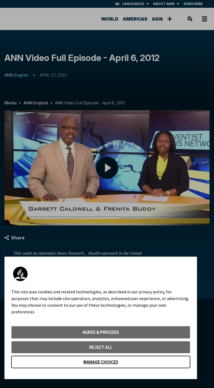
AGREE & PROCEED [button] (100, 332)
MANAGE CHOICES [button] (100, 362)
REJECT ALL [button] (100, 347)
